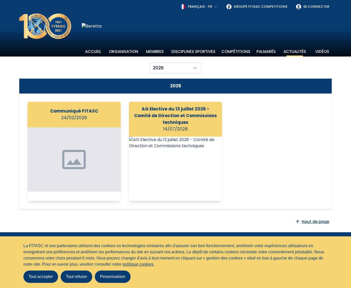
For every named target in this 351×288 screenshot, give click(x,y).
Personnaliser (112, 276)
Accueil (93, 51)
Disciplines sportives (193, 51)
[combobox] (199, 7)
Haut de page (315, 221)
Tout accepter (41, 276)
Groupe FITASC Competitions (260, 6)
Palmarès (266, 51)
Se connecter (316, 6)
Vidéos (322, 51)
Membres (155, 51)
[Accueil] (45, 26)
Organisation (123, 51)
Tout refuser (76, 276)
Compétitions (235, 51)
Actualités (294, 51)
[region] (207, 26)
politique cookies (138, 264)
